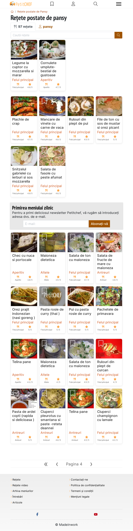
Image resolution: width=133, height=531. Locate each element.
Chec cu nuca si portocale (23, 257)
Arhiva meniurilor (22, 491)
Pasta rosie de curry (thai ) (52, 311)
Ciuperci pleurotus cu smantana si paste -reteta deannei (51, 420)
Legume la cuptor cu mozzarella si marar (23, 69)
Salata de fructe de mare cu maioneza (105, 261)
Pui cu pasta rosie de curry (80, 311)
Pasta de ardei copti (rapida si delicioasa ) (23, 416)
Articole (17, 502)
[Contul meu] (73, 4)
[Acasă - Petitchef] (12, 11)
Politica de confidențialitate (88, 485)
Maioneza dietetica (48, 257)
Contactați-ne (79, 479)
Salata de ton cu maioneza (80, 257)
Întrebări (17, 496)
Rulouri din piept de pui (78, 121)
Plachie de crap (20, 121)
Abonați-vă (99, 224)
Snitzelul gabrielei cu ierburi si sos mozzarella (22, 175)
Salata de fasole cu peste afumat (51, 173)
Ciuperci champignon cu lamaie (107, 416)
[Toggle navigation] (118, 4)
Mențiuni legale (80, 496)
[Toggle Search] (95, 4)
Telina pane (21, 362)
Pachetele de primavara (107, 311)
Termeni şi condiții (82, 491)
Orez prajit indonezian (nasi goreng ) (23, 313)
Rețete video (20, 485)
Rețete (16, 479)
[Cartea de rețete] (51, 4)
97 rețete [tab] (25, 27)
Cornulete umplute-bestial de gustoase (48, 69)
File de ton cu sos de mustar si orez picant (108, 123)
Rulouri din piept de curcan (105, 366)
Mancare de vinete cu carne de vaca (52, 123)
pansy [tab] (47, 27)
